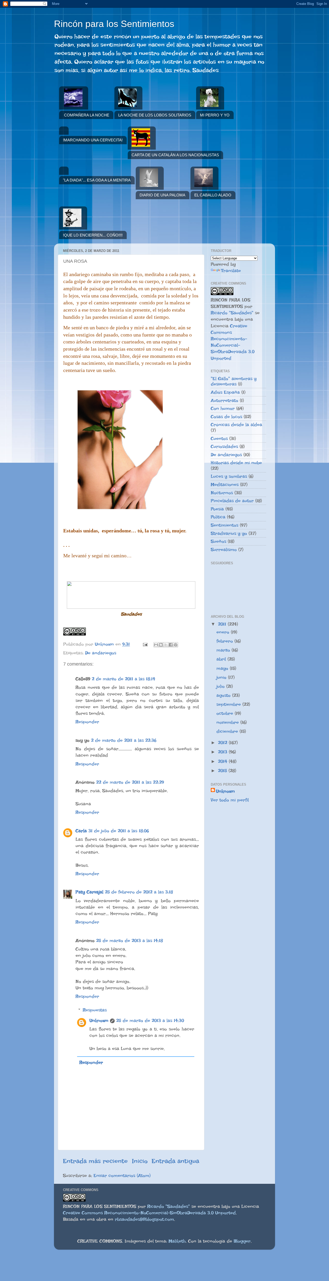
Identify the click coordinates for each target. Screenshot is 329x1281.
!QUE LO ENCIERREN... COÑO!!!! (93, 235)
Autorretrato (224, 400)
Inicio (140, 1161)
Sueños (218, 541)
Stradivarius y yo (229, 533)
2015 (223, 770)
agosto (224, 695)
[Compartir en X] (165, 644)
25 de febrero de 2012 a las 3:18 (139, 892)
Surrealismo (224, 549)
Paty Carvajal (89, 892)
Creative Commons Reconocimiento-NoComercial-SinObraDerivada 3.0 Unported (149, 1212)
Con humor (223, 408)
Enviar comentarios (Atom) (122, 1175)
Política (218, 517)
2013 (223, 752)
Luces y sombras (229, 476)
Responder (87, 721)
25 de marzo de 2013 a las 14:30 (150, 1020)
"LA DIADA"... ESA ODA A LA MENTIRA (97, 180)
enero (223, 632)
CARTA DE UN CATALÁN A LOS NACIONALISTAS (175, 155)
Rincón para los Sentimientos (114, 24)
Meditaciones (225, 484)
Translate (231, 270)
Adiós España (225, 392)
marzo (224, 650)
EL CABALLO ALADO (212, 195)
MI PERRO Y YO (215, 115)
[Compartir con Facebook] (170, 644)
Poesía (217, 509)
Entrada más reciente (95, 1161)
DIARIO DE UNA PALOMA (162, 195)
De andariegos (100, 653)
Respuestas (95, 1010)
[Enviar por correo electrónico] (156, 644)
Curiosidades (224, 446)
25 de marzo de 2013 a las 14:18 (129, 940)
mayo (223, 668)
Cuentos (219, 438)
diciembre (228, 731)
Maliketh (177, 1241)
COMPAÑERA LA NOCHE (86, 115)
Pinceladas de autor (232, 500)
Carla (81, 830)
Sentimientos (224, 525)
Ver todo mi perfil (230, 800)
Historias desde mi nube (236, 462)
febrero (225, 641)
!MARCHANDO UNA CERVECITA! (93, 140)
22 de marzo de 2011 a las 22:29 (130, 782)
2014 (223, 761)
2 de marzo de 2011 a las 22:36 (123, 740)
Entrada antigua (175, 1161)
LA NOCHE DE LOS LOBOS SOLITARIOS (154, 115)
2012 (223, 742)
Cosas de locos (226, 416)
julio (221, 686)
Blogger (242, 1241)
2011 (223, 624)
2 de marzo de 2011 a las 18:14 (123, 679)
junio (222, 677)
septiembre (229, 704)
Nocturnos (222, 492)
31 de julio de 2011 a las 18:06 (118, 830)
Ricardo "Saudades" (232, 312)
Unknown (98, 1020)
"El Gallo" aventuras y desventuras (234, 381)
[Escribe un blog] (160, 644)
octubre (225, 713)
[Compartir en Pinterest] (175, 644)
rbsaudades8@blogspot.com (144, 1219)
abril (221, 659)
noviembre (228, 722)
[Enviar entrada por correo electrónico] (145, 644)
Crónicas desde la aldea (236, 424)
